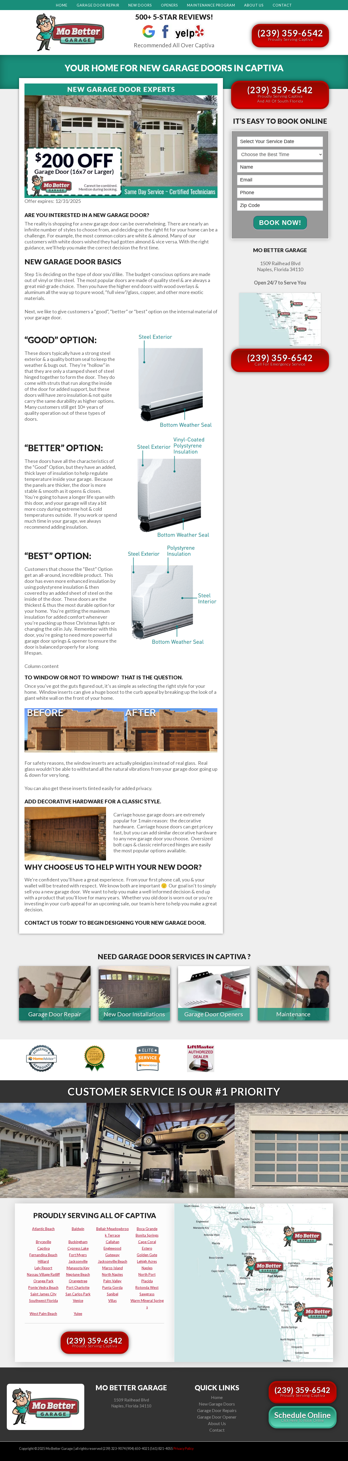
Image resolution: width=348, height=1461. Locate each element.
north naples (112, 1274)
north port (147, 1274)
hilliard (43, 1261)
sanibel (112, 1294)
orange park (43, 1281)
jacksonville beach (112, 1261)
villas (112, 1300)
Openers (169, 5)
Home (61, 5)
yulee (78, 1313)
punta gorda (112, 1287)
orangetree (78, 1281)
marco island (112, 1268)
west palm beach (43, 1313)
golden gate (147, 1255)
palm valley (112, 1281)
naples (147, 1268)
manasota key (78, 1268)
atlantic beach (43, 1229)
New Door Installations (134, 1014)
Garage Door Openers (213, 1014)
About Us (253, 5)
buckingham (78, 1242)
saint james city (43, 1294)
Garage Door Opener (217, 1416)
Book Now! (280, 222)
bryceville (43, 1242)
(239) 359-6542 (290, 35)
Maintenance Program (211, 5)
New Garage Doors (217, 1403)
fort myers (78, 1255)
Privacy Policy (183, 1449)
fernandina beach (43, 1255)
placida (147, 1281)
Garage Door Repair (98, 5)
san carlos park (78, 1294)
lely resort (43, 1268)
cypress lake (78, 1248)
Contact (282, 5)
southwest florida (43, 1300)
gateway (112, 1255)
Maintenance (293, 1014)
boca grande (147, 1229)
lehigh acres (147, 1261)
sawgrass (146, 1294)
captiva (43, 1248)
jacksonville (78, 1261)
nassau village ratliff (43, 1274)
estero (147, 1248)
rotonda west (147, 1287)
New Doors (140, 5)
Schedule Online (302, 1416)
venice (78, 1300)
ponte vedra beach (43, 1287)
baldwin (78, 1229)
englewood (112, 1248)
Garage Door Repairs (217, 1410)
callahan (112, 1242)
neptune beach (78, 1274)
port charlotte (77, 1287)
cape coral (147, 1242)
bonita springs (147, 1235)
